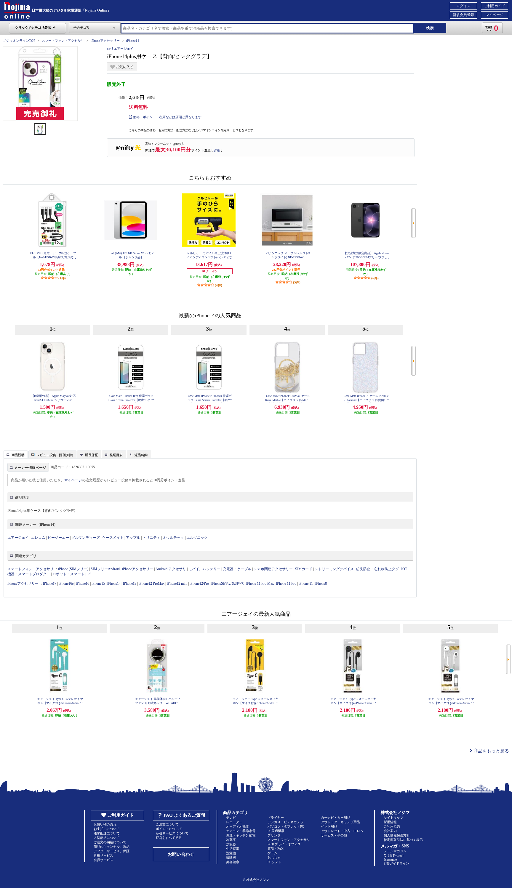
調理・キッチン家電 (240, 835)
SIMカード (303, 569)
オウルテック (173, 538)
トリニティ (151, 538)
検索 (430, 27)
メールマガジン (395, 851)
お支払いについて (107, 829)
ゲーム (272, 853)
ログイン (463, 6)
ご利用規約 (392, 826)
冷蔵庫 (231, 839)
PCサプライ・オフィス (284, 844)
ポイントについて (169, 829)
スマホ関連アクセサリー (273, 569)
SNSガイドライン (396, 863)
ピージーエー (58, 538)
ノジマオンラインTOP (19, 40)
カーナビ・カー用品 (335, 817)
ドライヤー (276, 817)
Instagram (390, 859)
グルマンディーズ (85, 538)
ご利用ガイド (494, 6)
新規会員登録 (463, 15)
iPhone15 (98, 583)
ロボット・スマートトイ (72, 574)
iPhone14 (132, 40)
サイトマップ (393, 817)
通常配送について (107, 833)
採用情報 (390, 822)
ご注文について (167, 824)
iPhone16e (66, 583)
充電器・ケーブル (237, 569)
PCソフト (274, 862)
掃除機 (231, 857)
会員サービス (103, 860)
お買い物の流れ (105, 824)
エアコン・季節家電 (240, 831)
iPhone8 (321, 583)
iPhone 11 (306, 583)
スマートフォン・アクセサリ (63, 40)
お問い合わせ (181, 854)
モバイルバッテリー (204, 569)
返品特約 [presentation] (141, 455)
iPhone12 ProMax (151, 583)
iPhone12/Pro (199, 583)
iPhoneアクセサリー (105, 40)
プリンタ (274, 835)
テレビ (231, 817)
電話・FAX (276, 848)
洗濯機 (231, 853)
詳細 (217, 150)
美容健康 (232, 862)
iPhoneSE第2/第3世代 (227, 583)
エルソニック (197, 538)
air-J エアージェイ (120, 48)
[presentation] (15, 454)
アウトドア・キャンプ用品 (340, 822)
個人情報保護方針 (397, 835)
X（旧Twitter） (394, 855)
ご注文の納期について (110, 842)
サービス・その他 (334, 835)
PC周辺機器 (276, 831)
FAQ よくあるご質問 (184, 815)
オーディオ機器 (237, 826)
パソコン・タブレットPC (286, 826)
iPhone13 (129, 583)
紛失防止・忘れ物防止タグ (377, 569)
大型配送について (107, 837)
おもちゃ (274, 857)
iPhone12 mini (177, 583)
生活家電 (232, 848)
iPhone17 (49, 583)
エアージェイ (18, 538)
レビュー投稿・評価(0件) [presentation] (54, 455)
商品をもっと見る (490, 750)
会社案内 (390, 831)
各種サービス (103, 855)
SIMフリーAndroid (105, 569)
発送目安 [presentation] (116, 455)
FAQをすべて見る (169, 837)
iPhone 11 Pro (286, 583)
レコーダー (234, 822)
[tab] (16, 454)
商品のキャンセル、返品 (111, 846)
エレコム (38, 538)
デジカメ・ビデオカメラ (285, 822)
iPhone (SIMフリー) (73, 569)
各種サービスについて (172, 833)
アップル (133, 538)
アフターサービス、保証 (111, 851)
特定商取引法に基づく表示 (403, 839)
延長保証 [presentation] (91, 455)
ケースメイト (113, 538)
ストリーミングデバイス (334, 569)
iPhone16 (82, 583)
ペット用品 (329, 826)
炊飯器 (231, 844)
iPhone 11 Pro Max (260, 583)
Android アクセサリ (171, 569)
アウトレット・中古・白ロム (342, 831)
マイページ (494, 15)
